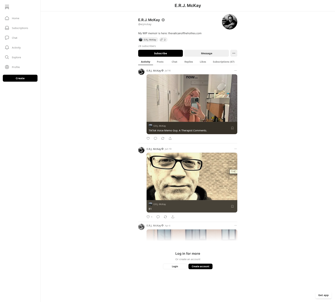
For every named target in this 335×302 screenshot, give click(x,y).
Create (20, 78)
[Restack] (163, 138)
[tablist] (187, 61)
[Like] (148, 138)
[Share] (170, 138)
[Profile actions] (233, 53)
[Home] (7, 7)
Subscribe (160, 53)
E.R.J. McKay (154, 70)
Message (206, 53)
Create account (200, 266)
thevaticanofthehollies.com (185, 33)
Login (175, 266)
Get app (323, 295)
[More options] (235, 70)
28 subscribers (147, 46)
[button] (20, 18)
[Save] (232, 128)
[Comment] (155, 138)
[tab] (145, 61)
